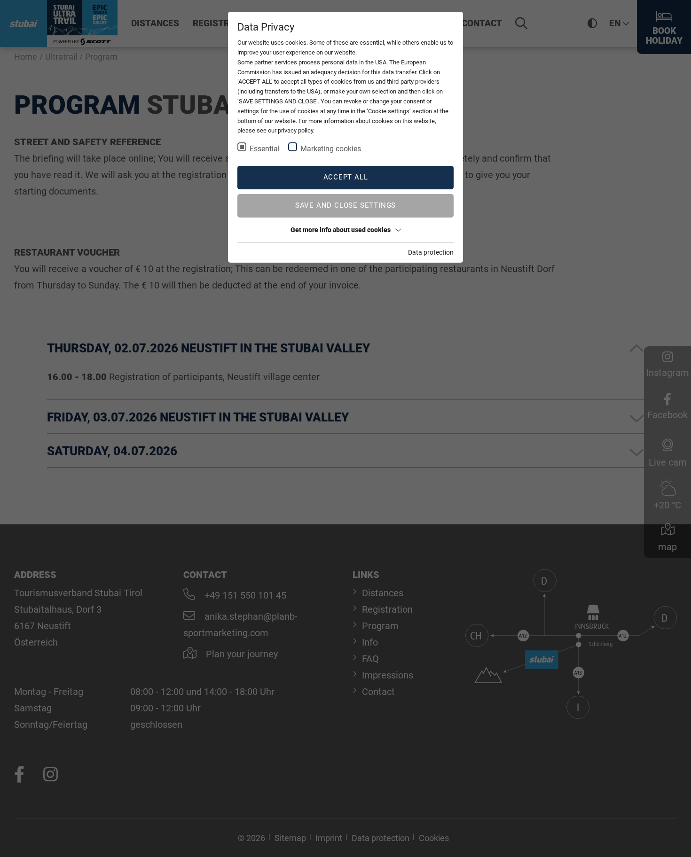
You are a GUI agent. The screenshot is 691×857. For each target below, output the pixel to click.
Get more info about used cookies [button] (341, 230)
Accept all (345, 177)
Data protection (431, 252)
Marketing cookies (330, 148)
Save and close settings (345, 205)
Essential (265, 148)
